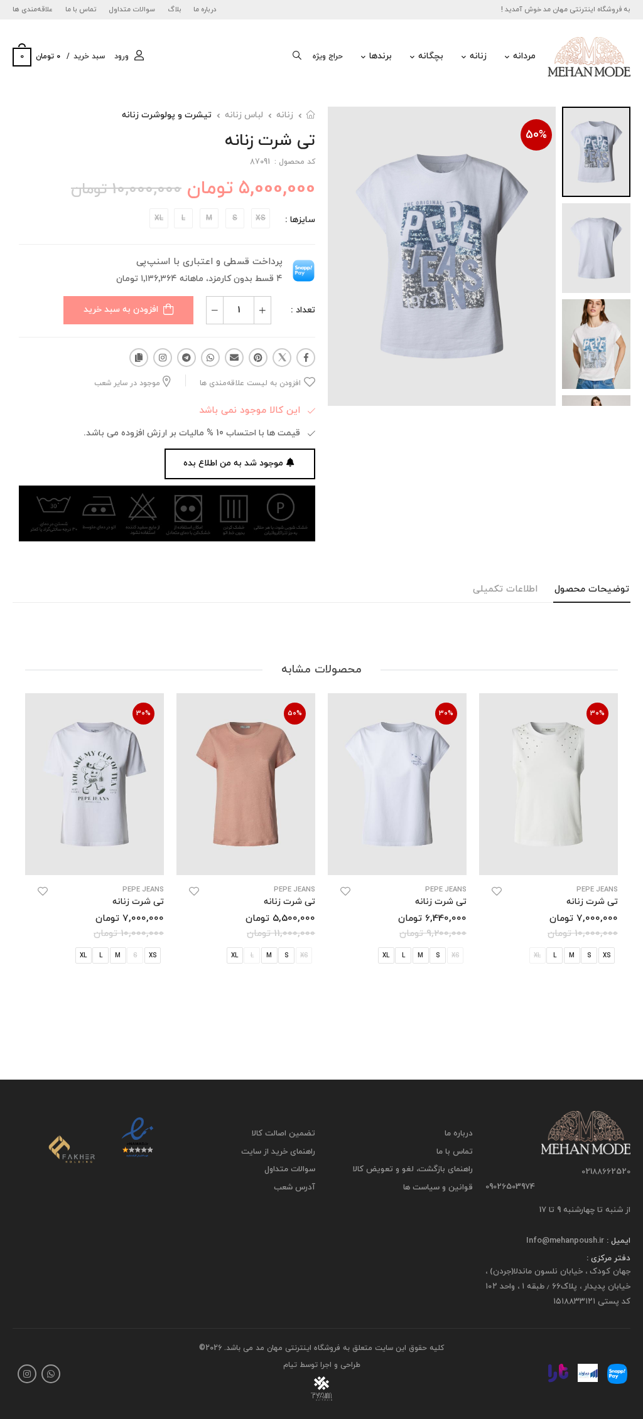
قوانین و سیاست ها (438, 1187)
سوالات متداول (132, 9)
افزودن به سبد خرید (121, 310)
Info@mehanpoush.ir (565, 1240)
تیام (290, 1365)
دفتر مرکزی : (608, 1258)
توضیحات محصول (591, 589)
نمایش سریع (548, 859)
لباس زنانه (244, 115)
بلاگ (174, 9)
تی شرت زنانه (592, 902)
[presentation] (608, 858)
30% (597, 713)
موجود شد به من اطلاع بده (233, 463)
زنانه (478, 56)
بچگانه (430, 56)
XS (152, 956)
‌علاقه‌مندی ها (33, 9)
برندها (380, 56)
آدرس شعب (294, 1187)
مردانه (524, 56)
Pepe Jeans (597, 889)
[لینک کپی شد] (138, 357)
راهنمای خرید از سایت (278, 1151)
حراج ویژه (328, 56)
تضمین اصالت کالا (283, 1133)
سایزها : (300, 220)
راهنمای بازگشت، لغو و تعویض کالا (413, 1169)
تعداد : (303, 310)
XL (385, 956)
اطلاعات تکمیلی (505, 589)
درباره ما (205, 9)
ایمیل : (617, 1240)
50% (536, 135)
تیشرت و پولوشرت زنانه (167, 115)
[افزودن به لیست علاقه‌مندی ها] (497, 891)
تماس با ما (81, 9)
